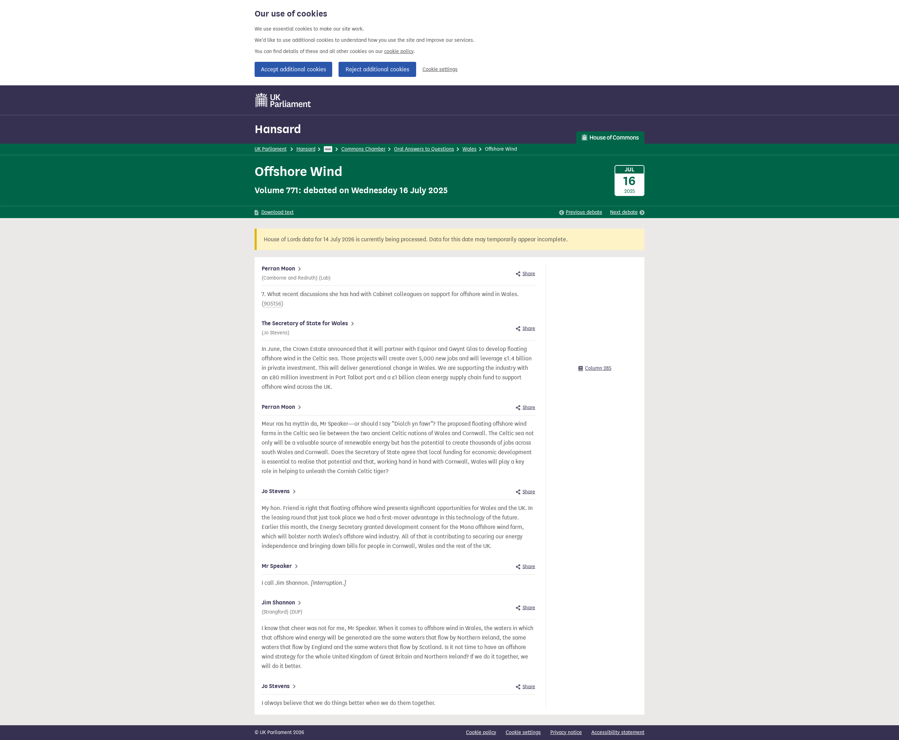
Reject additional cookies (377, 69)
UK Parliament (271, 149)
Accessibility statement (617, 732)
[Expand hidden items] (328, 149)
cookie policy (398, 51)
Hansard (278, 129)
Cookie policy (481, 732)
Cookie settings (440, 69)
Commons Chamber (363, 149)
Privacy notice (566, 732)
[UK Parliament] (283, 100)
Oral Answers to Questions (424, 149)
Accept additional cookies (293, 69)
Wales (469, 149)
